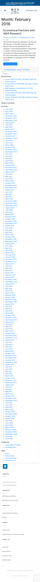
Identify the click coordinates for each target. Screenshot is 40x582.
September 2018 (11, 241)
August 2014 (9, 322)
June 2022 (9, 174)
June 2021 (8, 192)
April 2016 (8, 291)
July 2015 (8, 306)
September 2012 (11, 362)
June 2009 (9, 423)
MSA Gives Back (6, 560)
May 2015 (8, 309)
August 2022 (9, 172)
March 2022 (9, 181)
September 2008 (11, 434)
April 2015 (8, 311)
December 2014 (10, 317)
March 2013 (9, 351)
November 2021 (10, 185)
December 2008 (11, 432)
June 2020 (9, 210)
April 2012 (8, 374)
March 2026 (9, 114)
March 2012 (9, 376)
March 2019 (9, 235)
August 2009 (9, 418)
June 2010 (8, 405)
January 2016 (10, 297)
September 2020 (11, 205)
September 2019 (11, 223)
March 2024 (9, 145)
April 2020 (9, 212)
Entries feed (9, 456)
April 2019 (8, 232)
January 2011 (9, 396)
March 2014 (9, 331)
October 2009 (10, 416)
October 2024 (10, 136)
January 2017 (10, 277)
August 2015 (9, 304)
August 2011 (9, 385)
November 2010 (10, 398)
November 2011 (10, 380)
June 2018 (8, 246)
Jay (7, 40)
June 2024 (9, 140)
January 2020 (10, 219)
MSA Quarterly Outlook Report (10, 500)
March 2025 (9, 129)
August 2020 (9, 208)
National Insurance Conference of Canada (13, 534)
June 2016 (8, 286)
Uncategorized (10, 447)
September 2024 (11, 138)
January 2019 (10, 237)
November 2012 (10, 358)
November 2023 (11, 149)
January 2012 (10, 378)
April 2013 (8, 349)
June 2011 (8, 389)
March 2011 (9, 394)
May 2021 (8, 194)
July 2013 (8, 342)
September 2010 (11, 400)
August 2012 (9, 365)
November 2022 (11, 167)
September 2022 (11, 170)
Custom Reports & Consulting (9, 513)
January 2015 (10, 315)
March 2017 (9, 273)
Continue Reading (9, 64)
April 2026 (9, 111)
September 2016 (11, 282)
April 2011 (8, 391)
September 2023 (11, 152)
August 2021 (9, 190)
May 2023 (8, 158)
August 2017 (9, 264)
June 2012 (8, 369)
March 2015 (9, 313)
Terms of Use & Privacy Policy (20, 575)
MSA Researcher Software (9, 496)
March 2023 (9, 163)
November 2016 (10, 279)
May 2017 (8, 268)
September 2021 (11, 188)
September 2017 (11, 261)
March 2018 (9, 253)
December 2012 (10, 356)
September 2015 (11, 302)
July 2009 (8, 421)
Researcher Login (31, 10)
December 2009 (11, 414)
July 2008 (8, 436)
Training (4, 517)
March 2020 (9, 214)
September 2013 (11, 338)
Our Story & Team (6, 555)
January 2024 (10, 147)
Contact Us (5, 547)
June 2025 (9, 125)
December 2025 (11, 116)
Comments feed (10, 458)
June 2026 (9, 109)
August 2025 (9, 123)
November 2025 (11, 118)
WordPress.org (10, 460)
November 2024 (11, 134)
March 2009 (9, 427)
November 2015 (10, 300)
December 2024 (11, 131)
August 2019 (9, 226)
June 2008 (9, 439)
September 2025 (11, 120)
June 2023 (9, 156)
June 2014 (8, 324)
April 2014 (8, 329)
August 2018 (9, 244)
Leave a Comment (23, 69)
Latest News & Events (10, 69)
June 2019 (8, 228)
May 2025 (8, 127)
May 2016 (8, 288)
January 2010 (10, 412)
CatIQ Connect (6, 530)
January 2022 (10, 183)
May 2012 (8, 371)
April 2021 (8, 196)
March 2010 (9, 409)
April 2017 (8, 270)
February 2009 (10, 430)
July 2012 (8, 367)
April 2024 (9, 143)
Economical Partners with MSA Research (19, 32)
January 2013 (10, 353)
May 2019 (8, 230)
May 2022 (8, 176)
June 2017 (8, 266)
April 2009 (9, 425)
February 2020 (10, 217)
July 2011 (8, 387)
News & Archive (6, 551)
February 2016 (10, 295)
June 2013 (8, 344)
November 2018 (10, 239)
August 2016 (9, 284)
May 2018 (8, 248)
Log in (7, 454)
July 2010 (8, 403)
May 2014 (8, 326)
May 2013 (8, 347)
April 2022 (9, 179)
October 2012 (10, 360)
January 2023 (10, 165)
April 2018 (8, 250)
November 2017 (10, 259)
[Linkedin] (5, 466)
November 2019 (10, 221)
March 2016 (9, 293)
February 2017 (10, 275)
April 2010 (8, 407)
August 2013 (9, 340)
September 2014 (11, 320)
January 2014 (10, 333)
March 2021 (9, 199)
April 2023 (9, 161)
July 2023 (8, 154)
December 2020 (11, 201)
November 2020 (11, 203)
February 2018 (10, 255)
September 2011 (11, 382)
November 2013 (10, 335)
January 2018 (10, 257)
